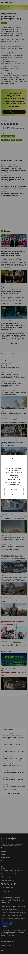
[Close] (23, 459)
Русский (14, 494)
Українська (14, 489)
